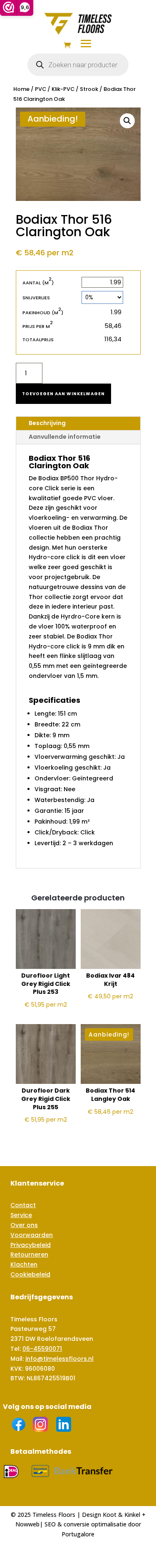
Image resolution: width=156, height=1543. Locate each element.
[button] (127, 120)
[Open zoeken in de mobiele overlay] (78, 64)
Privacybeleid (30, 1245)
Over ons (24, 1225)
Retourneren (29, 1254)
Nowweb (27, 1524)
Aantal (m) (38, 282)
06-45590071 (42, 1349)
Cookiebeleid (30, 1274)
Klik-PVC (63, 89)
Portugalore (78, 1534)
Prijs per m (37, 326)
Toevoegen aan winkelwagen (63, 394)
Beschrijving (47, 423)
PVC (40, 89)
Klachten (23, 1264)
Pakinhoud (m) (42, 312)
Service (21, 1215)
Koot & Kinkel (121, 1515)
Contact (23, 1205)
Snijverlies (36, 297)
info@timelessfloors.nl (59, 1359)
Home (21, 89)
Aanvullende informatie (65, 437)
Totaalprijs (38, 339)
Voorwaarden (31, 1235)
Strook (89, 89)
